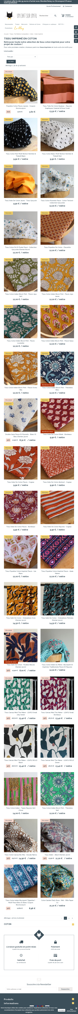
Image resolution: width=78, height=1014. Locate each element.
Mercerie (24, 24)
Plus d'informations (71, 1010)
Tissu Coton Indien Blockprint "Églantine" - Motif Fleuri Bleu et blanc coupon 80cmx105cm (20, 902)
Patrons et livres (35, 24)
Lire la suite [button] (8, 51)
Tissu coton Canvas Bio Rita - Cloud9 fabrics (21, 855)
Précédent (62, 918)
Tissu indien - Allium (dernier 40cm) (57, 855)
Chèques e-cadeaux (49, 24)
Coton (7, 924)
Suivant (72, 918)
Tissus (17, 24)
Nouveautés (9, 24)
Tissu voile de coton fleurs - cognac (20, 482)
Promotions (8, 28)
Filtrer (11, 61)
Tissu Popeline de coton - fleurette (57, 247)
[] (55, 15)
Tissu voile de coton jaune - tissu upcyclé (21, 200)
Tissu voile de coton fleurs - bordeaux (20, 527)
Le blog (19, 28)
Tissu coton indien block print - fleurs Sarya (57, 341)
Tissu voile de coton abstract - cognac (57, 482)
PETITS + (61, 24)
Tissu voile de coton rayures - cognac (57, 527)
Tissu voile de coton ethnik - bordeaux (57, 434)
